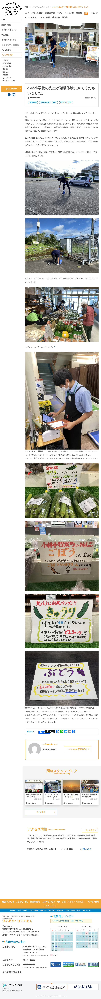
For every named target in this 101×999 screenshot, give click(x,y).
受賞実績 (5, 69)
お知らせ (5, 60)
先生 (55, 102)
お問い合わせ (11, 89)
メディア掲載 (7, 66)
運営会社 (5, 72)
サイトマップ (7, 78)
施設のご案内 (6, 25)
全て (27, 13)
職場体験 (33, 102)
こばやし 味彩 (9, 30)
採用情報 (5, 75)
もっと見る (41, 812)
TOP (3, 20)
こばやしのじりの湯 (8, 40)
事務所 (79, 13)
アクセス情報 (6, 50)
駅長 (47, 7)
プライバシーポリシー (10, 81)
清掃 (69, 102)
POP (62, 102)
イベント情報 (7, 63)
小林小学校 (44, 102)
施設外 (65, 17)
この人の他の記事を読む (77, 749)
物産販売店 (5, 35)
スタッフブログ (7, 55)
